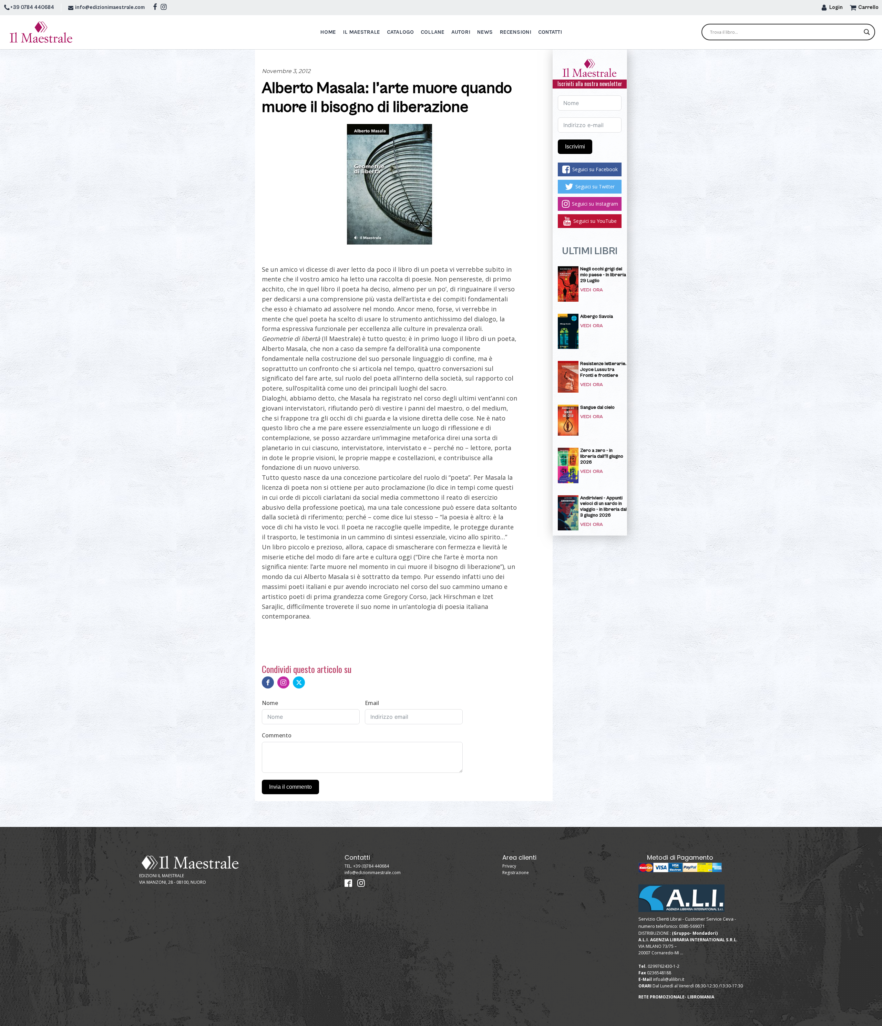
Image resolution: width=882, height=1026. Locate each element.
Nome (270, 703)
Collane (432, 32)
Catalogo (400, 32)
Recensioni (515, 32)
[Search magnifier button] (867, 32)
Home (328, 32)
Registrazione (515, 872)
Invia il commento (290, 787)
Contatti (550, 32)
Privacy (509, 866)
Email (372, 703)
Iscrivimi (575, 146)
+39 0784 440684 (32, 7)
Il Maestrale (361, 32)
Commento (276, 735)
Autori (460, 32)
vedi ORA (591, 289)
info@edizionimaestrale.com (110, 7)
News (485, 32)
